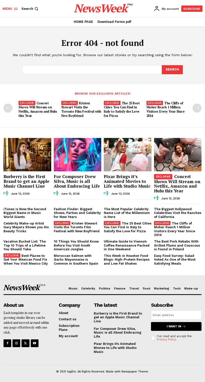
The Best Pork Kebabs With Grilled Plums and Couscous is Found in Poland (177, 245)
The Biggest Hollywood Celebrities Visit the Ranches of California (177, 213)
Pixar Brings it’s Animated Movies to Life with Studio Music (127, 181)
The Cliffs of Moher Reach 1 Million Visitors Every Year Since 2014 (165, 109)
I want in (174, 326)
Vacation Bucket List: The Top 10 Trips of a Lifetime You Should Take (25, 245)
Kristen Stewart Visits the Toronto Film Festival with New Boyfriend (81, 109)
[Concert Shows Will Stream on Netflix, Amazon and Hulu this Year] (178, 154)
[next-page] (197, 108)
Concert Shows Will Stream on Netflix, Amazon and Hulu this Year (37, 109)
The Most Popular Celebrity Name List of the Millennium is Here (127, 213)
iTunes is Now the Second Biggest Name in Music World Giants (25, 213)
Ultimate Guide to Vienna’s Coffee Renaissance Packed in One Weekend (127, 245)
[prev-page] (8, 108)
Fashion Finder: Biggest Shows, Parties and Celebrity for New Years (77, 213)
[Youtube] (34, 343)
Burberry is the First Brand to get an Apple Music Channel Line (27, 181)
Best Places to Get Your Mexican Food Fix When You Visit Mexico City (26, 259)
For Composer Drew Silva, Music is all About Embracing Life (77, 181)
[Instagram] (16, 343)
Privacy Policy (166, 339)
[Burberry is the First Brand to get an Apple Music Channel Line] (27, 154)
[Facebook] (7, 343)
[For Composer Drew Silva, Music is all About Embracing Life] (78, 154)
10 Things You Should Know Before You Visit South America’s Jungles (76, 245)
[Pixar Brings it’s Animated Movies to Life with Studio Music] (128, 154)
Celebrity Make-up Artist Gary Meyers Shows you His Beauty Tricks (26, 227)
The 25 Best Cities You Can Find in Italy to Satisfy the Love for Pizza (122, 109)
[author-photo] (7, 193)
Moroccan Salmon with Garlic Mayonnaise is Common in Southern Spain (76, 259)
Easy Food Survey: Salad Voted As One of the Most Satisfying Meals (175, 259)
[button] (30, 9)
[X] (25, 343)
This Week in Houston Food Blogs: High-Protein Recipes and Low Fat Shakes (127, 259)
